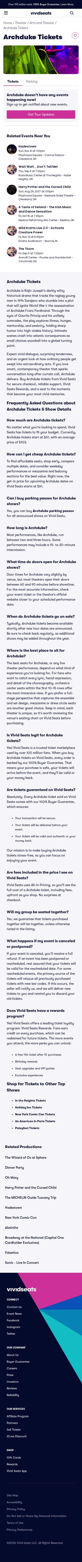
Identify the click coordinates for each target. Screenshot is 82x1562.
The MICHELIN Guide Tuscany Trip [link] (30, 1198)
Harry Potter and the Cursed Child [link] (30, 1188)
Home (7, 23)
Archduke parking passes (53, 511)
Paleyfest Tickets (27, 1128)
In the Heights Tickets (30, 1100)
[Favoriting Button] (75, 35)
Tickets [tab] (13, 81)
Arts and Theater (42, 23)
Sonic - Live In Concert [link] (22, 1263)
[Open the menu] (5, 12)
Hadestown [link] (13, 1208)
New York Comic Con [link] (21, 1218)
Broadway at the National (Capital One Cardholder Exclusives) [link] (34, 1240)
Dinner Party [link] (14, 1168)
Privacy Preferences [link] (19, 1529)
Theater (20, 23)
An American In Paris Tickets (35, 1121)
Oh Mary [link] (11, 1178)
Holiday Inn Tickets (28, 1107)
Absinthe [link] (11, 1228)
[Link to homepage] (41, 13)
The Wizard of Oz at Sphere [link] (25, 1158)
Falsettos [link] (12, 1253)
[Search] (71, 13)
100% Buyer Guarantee (46, 4)
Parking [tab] (31, 81)
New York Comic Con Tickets (35, 1114)
